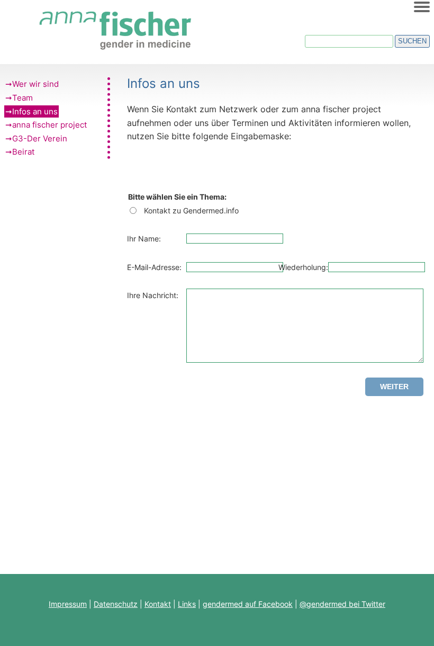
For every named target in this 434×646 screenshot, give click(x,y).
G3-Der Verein (39, 138)
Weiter (394, 386)
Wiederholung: (303, 267)
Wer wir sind (35, 84)
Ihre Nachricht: (152, 295)
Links (187, 603)
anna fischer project (49, 125)
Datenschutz (116, 603)
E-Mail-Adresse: (154, 267)
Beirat (23, 152)
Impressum (68, 603)
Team (22, 98)
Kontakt (157, 603)
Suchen (412, 41)
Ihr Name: (144, 238)
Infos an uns (35, 111)
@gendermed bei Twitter (342, 603)
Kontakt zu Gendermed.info (191, 210)
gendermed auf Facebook (248, 603)
